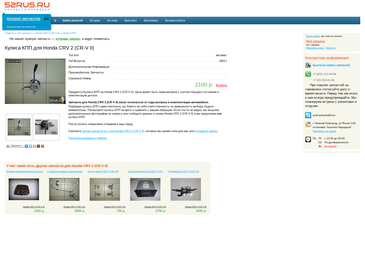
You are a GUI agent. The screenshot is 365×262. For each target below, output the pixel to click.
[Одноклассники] (34, 146)
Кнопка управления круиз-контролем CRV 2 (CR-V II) (35, 171)
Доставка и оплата (175, 20)
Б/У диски (112, 20)
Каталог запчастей (23, 19)
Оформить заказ (315, 48)
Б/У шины (95, 20)
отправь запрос (68, 39)
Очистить (330, 48)
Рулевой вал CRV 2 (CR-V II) (184, 171)
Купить (221, 85)
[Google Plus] (42, 146)
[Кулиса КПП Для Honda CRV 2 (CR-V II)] (35, 111)
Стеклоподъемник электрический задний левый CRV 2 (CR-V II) (81, 171)
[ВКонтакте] (27, 146)
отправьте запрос (206, 131)
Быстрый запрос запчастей (331, 64)
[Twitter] (31, 146)
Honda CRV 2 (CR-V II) (47, 33)
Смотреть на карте (324, 131)
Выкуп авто (131, 20)
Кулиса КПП (69, 33)
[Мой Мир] (38, 146)
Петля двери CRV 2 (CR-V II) (103, 171)
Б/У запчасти (24, 33)
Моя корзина (315, 41)
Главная (9, 33)
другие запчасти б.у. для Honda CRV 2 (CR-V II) (113, 131)
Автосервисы (151, 20)
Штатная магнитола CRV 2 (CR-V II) (147, 171)
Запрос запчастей (72, 20)
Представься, (313, 36)
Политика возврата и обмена (87, 138)
